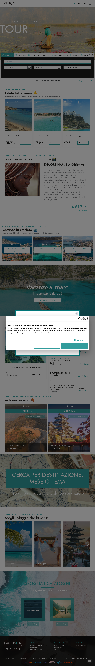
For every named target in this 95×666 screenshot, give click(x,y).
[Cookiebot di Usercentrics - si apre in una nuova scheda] (80, 318)
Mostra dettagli (79, 340)
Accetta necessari (47, 346)
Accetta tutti (74, 346)
